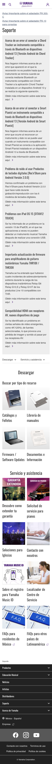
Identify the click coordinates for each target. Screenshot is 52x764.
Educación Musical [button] (10, 675)
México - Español (13, 718)
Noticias (5, 682)
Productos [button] (6, 667)
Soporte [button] (5, 703)
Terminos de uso (37, 745)
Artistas (5, 689)
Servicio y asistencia (31, 359)
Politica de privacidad (16, 751)
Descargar (7, 359)
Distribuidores (8, 696)
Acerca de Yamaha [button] (10, 710)
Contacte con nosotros (17, 745)
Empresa (6, 724)
